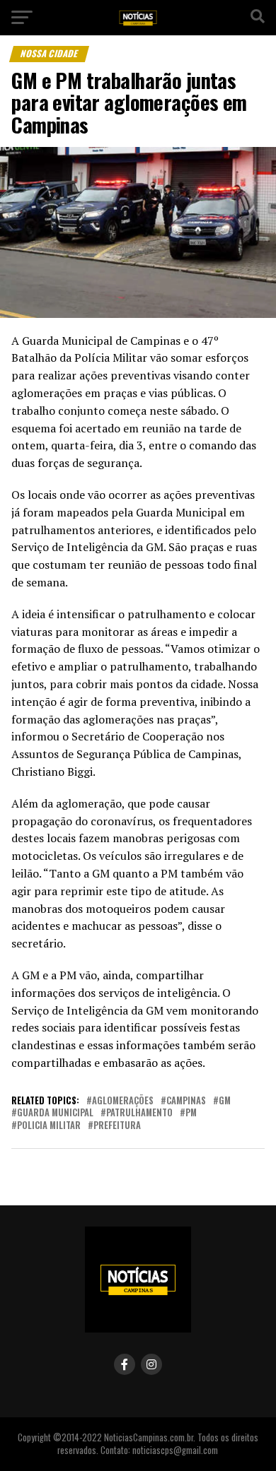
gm (225, 1101)
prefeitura (117, 1125)
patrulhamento (139, 1113)
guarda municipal (55, 1113)
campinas (186, 1101)
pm (191, 1113)
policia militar (49, 1125)
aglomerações (123, 1101)
